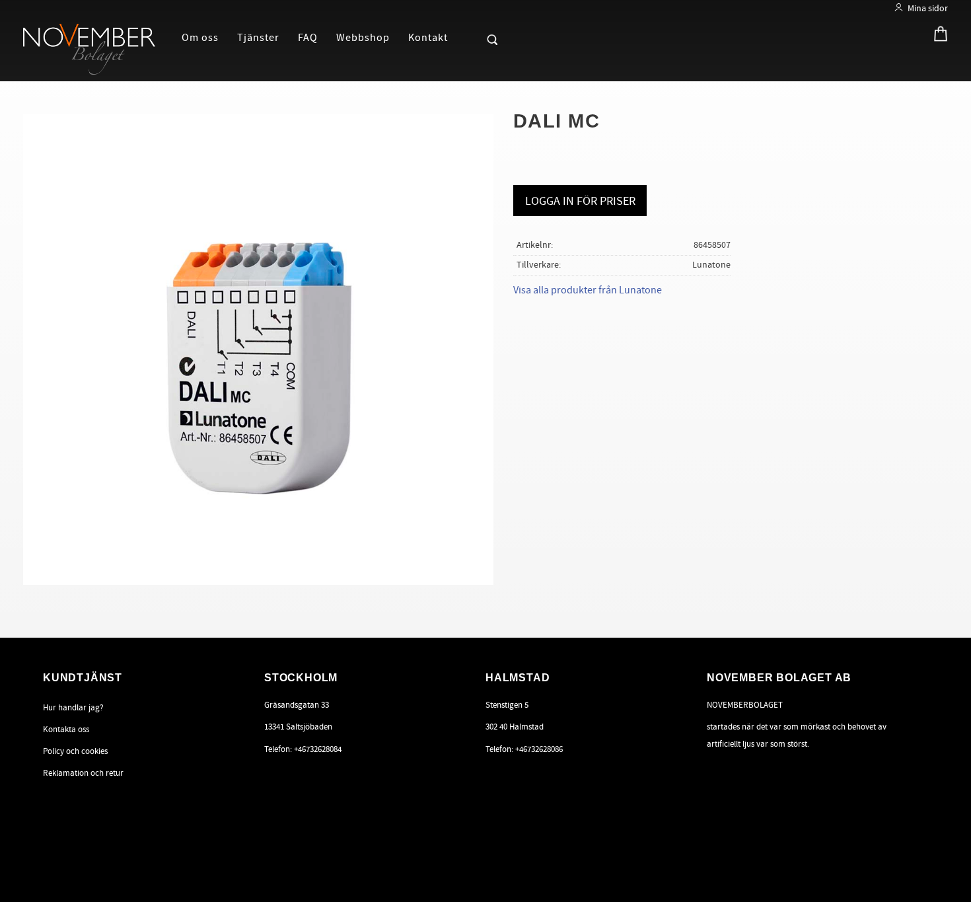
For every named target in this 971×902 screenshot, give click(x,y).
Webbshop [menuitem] (363, 37)
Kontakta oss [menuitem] (66, 729)
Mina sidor (928, 8)
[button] (469, 37)
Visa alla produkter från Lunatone (587, 290)
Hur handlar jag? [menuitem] (73, 707)
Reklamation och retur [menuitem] (83, 773)
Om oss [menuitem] (200, 37)
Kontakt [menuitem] (428, 37)
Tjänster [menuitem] (258, 37)
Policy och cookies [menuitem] (75, 751)
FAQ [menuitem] (308, 37)
